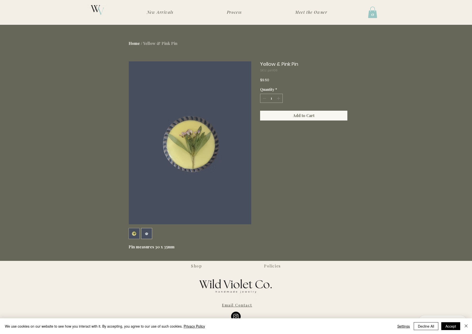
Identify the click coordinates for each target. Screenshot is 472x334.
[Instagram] (236, 316)
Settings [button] (403, 326)
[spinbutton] (271, 98)
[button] (372, 12)
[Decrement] (264, 98)
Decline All (426, 326)
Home (134, 43)
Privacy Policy (194, 326)
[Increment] (279, 98)
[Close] (466, 326)
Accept (450, 326)
